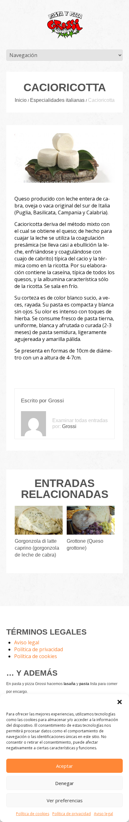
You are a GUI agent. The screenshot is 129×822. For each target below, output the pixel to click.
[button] (119, 702)
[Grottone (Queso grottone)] (91, 520)
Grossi (56, 401)
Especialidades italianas (57, 100)
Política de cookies (32, 813)
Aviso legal (103, 813)
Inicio (21, 100)
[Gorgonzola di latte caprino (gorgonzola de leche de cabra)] (39, 520)
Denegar (64, 783)
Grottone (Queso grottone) (85, 544)
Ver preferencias (65, 800)
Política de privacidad (71, 813)
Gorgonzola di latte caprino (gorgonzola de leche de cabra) (37, 548)
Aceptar (64, 766)
